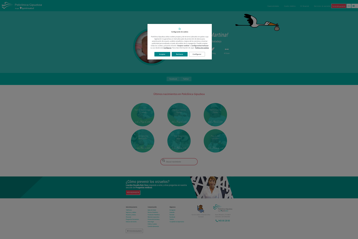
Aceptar (162, 54)
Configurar (197, 54)
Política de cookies (202, 48)
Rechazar (179, 54)
